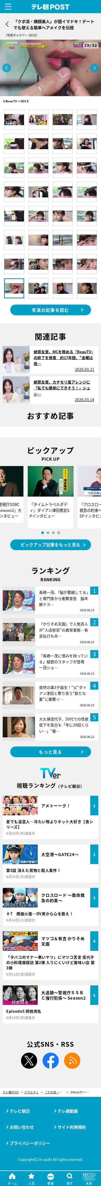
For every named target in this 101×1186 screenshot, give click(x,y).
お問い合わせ (22, 1127)
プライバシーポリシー (30, 1143)
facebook (51, 1061)
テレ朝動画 (68, 1111)
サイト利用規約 (72, 1127)
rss (72, 1061)
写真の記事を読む (50, 310)
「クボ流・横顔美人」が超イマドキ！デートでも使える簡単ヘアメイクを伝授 (56, 1092)
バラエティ (31, 1092)
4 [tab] (58, 532)
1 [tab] (42, 532)
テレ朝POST (50, 7)
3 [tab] (53, 532)
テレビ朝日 (20, 1111)
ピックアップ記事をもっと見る (50, 544)
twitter (29, 1061)
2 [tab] (48, 532)
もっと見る (50, 752)
